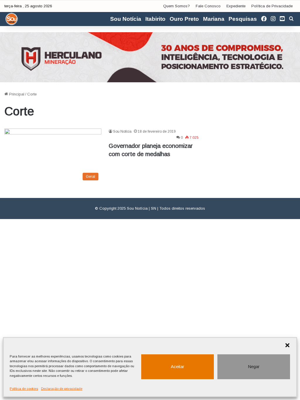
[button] (287, 345)
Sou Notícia (125, 19)
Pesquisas (243, 19)
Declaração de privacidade (61, 388)
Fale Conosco (208, 6)
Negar (254, 366)
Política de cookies (24, 388)
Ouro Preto (184, 19)
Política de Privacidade (272, 6)
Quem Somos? (176, 6)
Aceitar (177, 366)
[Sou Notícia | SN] (11, 19)
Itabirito (155, 19)
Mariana (213, 19)
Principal (16, 94)
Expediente (236, 6)
